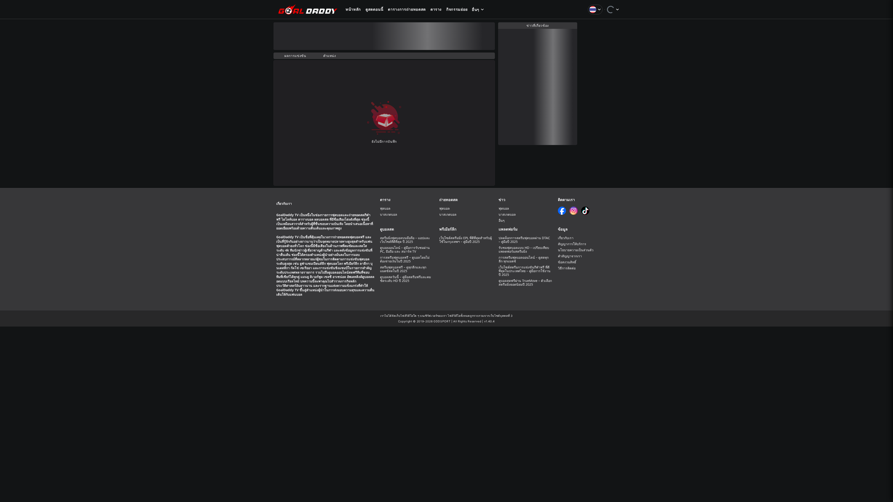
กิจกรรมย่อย (457, 9)
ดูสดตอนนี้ (374, 9)
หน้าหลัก (353, 9)
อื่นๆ (475, 9)
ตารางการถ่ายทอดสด (407, 9)
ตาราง (436, 9)
